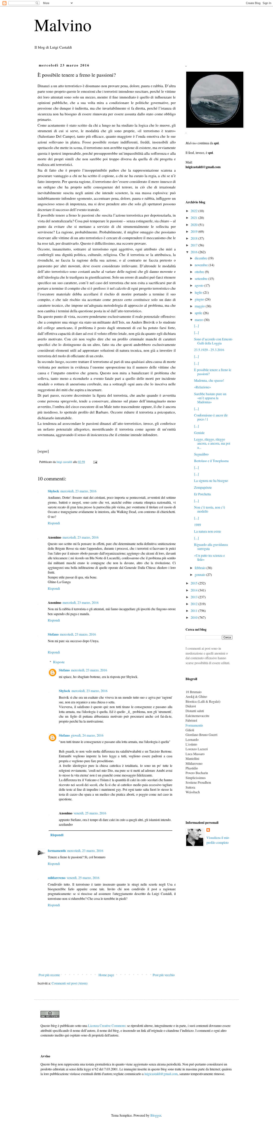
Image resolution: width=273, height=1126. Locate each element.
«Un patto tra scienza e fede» (209, 557)
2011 (194, 610)
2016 (194, 252)
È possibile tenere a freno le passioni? (212, 371)
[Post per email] (95, 462)
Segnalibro (201, 454)
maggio (200, 306)
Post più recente (49, 975)
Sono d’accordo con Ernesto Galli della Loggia (213, 341)
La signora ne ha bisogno (211, 480)
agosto (199, 285)
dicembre (201, 258)
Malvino (62, 24)
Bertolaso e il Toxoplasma (211, 460)
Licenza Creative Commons (106, 1025)
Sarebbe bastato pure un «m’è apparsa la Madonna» (210, 398)
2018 (194, 238)
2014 (194, 590)
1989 (197, 524)
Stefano (53, 634)
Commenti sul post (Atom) (69, 983)
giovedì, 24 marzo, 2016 (87, 735)
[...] (196, 325)
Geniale (199, 432)
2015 (194, 583)
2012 (194, 603)
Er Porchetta (202, 494)
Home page (106, 975)
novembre (202, 265)
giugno (200, 299)
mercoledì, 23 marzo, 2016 (78, 491)
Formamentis (194, 725)
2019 (194, 231)
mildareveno (56, 877)
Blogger (155, 1115)
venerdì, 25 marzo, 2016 (90, 813)
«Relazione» (202, 387)
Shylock (53, 491)
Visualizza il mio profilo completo (217, 839)
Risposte (59, 662)
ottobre (200, 271)
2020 (194, 224)
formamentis (57, 850)
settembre (201, 278)
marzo (199, 319)
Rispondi (54, 523)
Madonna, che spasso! (209, 380)
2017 (194, 245)
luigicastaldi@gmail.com (161, 1073)
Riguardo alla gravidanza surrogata (211, 546)
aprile (199, 313)
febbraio (200, 567)
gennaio (200, 574)
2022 (194, 210)
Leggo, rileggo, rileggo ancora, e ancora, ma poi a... (212, 443)
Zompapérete (203, 487)
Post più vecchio (164, 975)
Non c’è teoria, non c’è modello (209, 509)
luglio (199, 292)
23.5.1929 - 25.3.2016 (209, 349)
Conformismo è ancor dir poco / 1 (211, 417)
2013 (194, 597)
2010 (194, 617)
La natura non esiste (207, 531)
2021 (194, 217)
